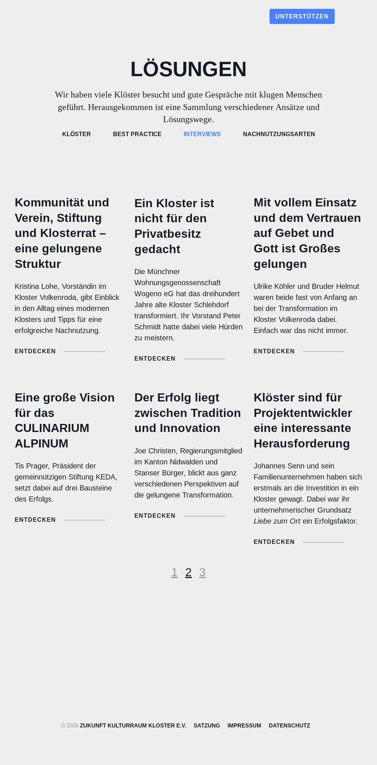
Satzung (207, 725)
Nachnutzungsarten (279, 134)
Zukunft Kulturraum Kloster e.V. (133, 725)
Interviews (202, 134)
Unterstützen (302, 16)
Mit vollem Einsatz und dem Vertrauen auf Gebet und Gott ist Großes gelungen (307, 233)
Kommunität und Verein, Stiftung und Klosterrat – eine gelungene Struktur (62, 233)
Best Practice (137, 134)
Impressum (244, 725)
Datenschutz (289, 725)
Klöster (76, 134)
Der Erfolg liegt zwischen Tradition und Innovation (187, 413)
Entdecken (35, 351)
